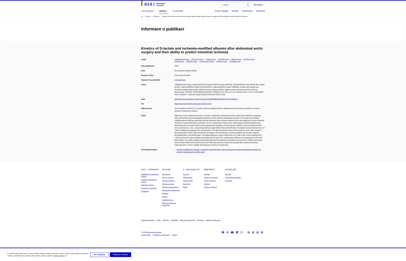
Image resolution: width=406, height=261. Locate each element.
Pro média (228, 181)
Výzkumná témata (168, 184)
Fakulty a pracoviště (210, 177)
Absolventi (260, 11)
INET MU (166, 220)
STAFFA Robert (211, 59)
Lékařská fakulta (179, 80)
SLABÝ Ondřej (179, 61)
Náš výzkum (166, 174)
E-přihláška (145, 191)
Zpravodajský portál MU (233, 177)
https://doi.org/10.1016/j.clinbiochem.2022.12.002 (192, 104)
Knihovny (207, 184)
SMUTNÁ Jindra (223, 59)
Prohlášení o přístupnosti (161, 235)
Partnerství (186, 184)
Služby (185, 187)
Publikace (165, 193)
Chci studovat (150, 169)
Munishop (200, 220)
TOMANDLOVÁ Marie (181, 59)
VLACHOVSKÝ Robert (206, 61)
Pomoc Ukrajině (221, 11)
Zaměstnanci (247, 11)
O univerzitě (191, 169)
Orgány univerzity (210, 181)
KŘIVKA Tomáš (236, 59)
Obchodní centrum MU (187, 220)
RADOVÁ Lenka (221, 61)
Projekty (164, 197)
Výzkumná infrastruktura (170, 187)
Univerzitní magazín (147, 220)
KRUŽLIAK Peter (249, 59)
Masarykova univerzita (153, 232)
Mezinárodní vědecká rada (171, 190)
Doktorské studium (147, 185)
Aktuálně (230, 169)
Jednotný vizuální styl (213, 220)
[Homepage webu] (153, 3)
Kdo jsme (186, 174)
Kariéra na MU (188, 181)
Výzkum (166, 169)
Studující (235, 11)
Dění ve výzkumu (168, 177)
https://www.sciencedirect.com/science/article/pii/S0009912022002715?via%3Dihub (205, 99)
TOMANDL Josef (235, 61)
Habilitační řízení (167, 200)
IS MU (159, 220)
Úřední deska (187, 177)
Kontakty (207, 174)
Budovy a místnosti (210, 187)
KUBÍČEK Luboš (191, 61)
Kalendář (228, 174)
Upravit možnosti (59, 256)
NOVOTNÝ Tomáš (197, 59)
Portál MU (174, 220)
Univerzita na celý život (148, 188)
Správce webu (146, 235)
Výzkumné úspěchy (168, 181)
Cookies (174, 235)
